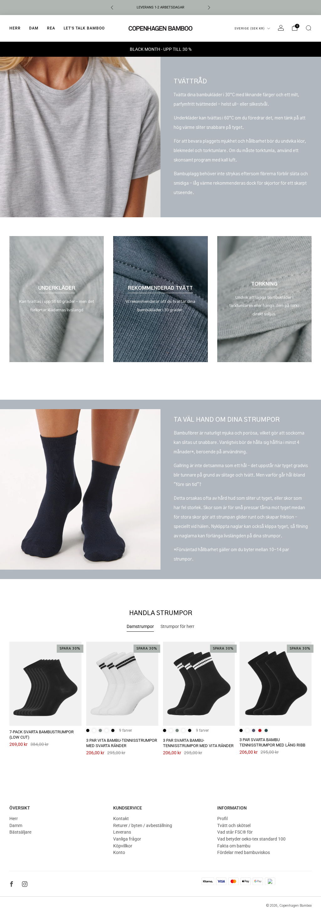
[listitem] (160, 7)
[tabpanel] (160, 704)
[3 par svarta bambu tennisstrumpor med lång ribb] (275, 684)
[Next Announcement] (209, 7)
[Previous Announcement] (112, 7)
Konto (119, 852)
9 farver (125, 730)
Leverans (122, 832)
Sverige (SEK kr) (249, 28)
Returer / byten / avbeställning (142, 825)
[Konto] (281, 28)
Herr (15, 28)
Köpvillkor (122, 845)
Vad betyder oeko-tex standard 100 (251, 838)
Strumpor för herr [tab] (177, 626)
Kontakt (121, 818)
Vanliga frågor (127, 838)
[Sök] (308, 28)
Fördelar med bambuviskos (243, 852)
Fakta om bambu (233, 845)
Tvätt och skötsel (233, 825)
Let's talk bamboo (84, 28)
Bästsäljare (20, 832)
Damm (15, 825)
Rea (51, 28)
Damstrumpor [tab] (140, 626)
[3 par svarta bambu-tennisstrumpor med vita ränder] (199, 684)
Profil (222, 818)
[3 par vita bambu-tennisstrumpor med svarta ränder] (122, 684)
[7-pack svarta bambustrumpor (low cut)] (45, 684)
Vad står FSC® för (235, 832)
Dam (34, 28)
